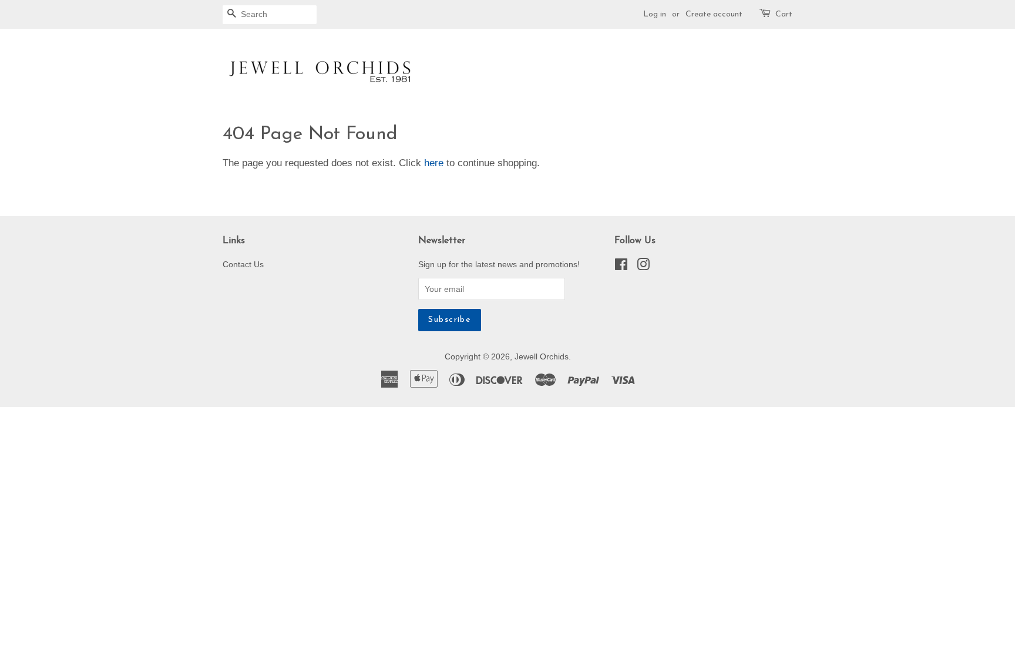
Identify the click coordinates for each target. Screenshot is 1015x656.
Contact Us (243, 264)
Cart (783, 14)
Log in (654, 14)
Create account (713, 14)
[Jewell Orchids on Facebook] (621, 266)
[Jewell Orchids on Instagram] (643, 266)
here (433, 163)
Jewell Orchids (542, 356)
